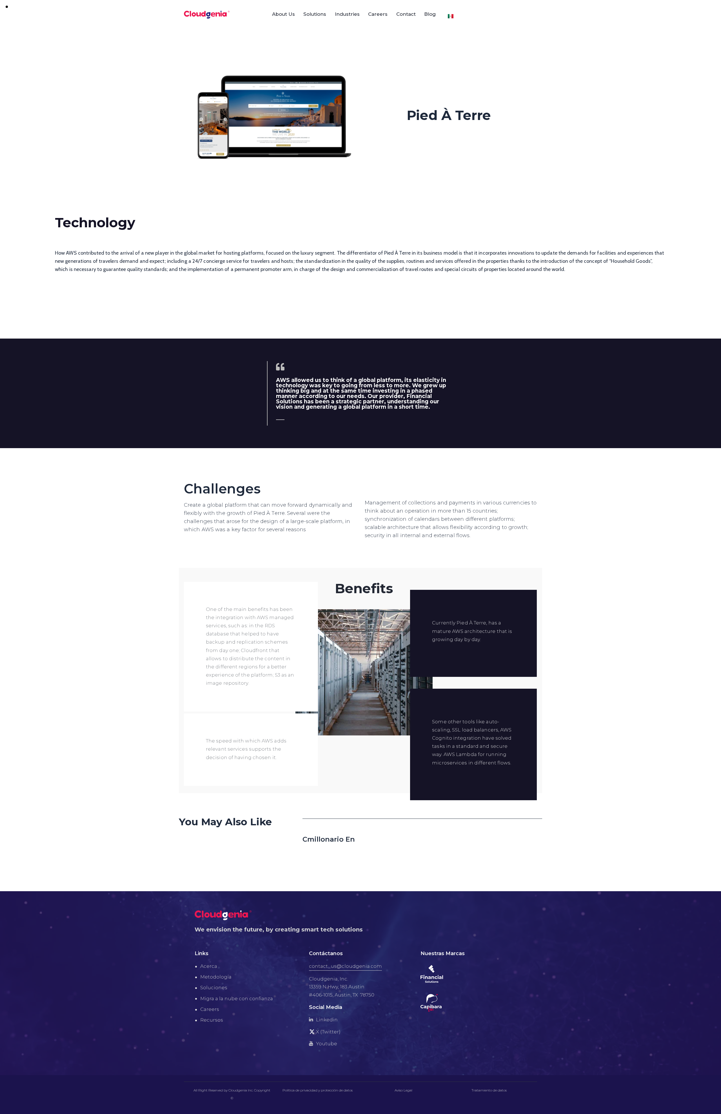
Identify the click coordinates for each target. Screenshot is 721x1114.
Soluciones (213, 987)
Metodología (216, 977)
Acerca (208, 966)
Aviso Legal (403, 1090)
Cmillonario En (328, 839)
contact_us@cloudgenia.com (345, 966)
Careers (209, 1009)
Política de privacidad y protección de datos (317, 1090)
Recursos (211, 1020)
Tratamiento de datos (489, 1090)
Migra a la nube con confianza (236, 998)
